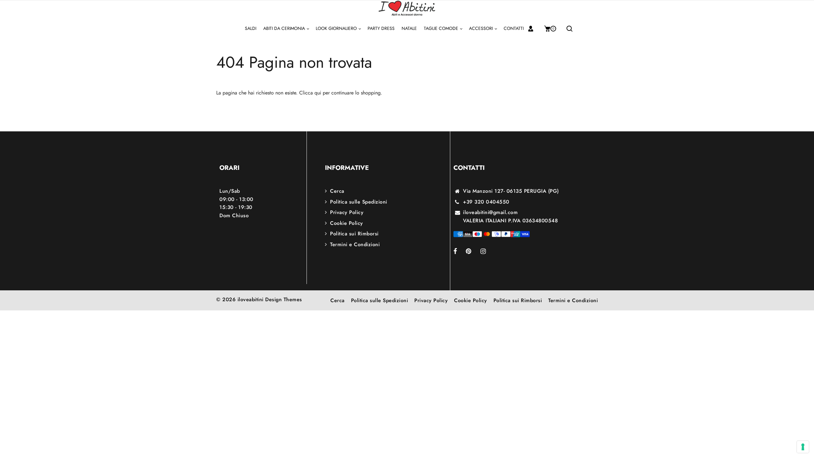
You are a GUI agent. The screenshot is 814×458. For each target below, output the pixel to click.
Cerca (337, 191)
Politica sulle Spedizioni (358, 201)
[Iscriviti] (533, 28)
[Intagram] (487, 251)
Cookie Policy (346, 223)
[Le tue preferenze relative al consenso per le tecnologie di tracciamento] (803, 447)
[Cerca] (567, 28)
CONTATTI (514, 28)
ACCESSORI (481, 28)
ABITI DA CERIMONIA (284, 28)
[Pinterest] (473, 251)
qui (317, 92)
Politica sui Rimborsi (354, 233)
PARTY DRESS (381, 28)
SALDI (250, 28)
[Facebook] (459, 251)
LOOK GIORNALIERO (337, 28)
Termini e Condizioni (355, 244)
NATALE (409, 28)
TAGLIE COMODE (441, 28)
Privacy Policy (346, 212)
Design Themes (283, 299)
